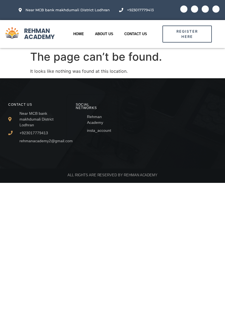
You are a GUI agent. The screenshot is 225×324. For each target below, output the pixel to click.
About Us (104, 34)
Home (78, 34)
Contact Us (135, 34)
